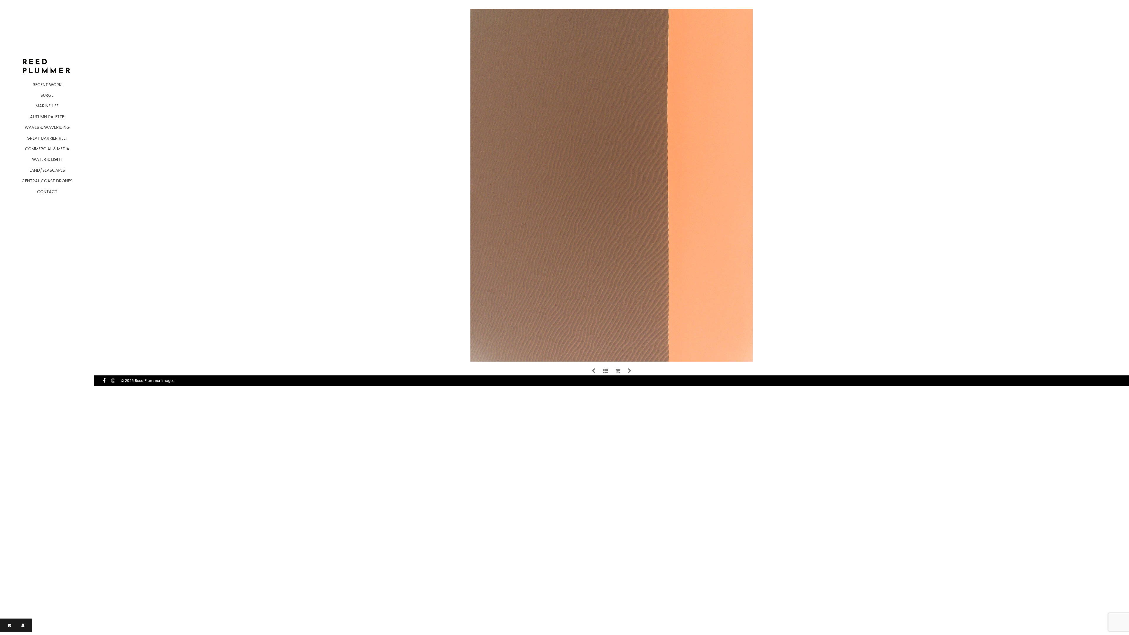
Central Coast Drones (47, 181)
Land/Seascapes (47, 170)
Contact (47, 192)
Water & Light (47, 160)
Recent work (47, 85)
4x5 (338, 307)
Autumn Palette (47, 117)
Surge (47, 95)
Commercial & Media (47, 149)
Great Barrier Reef (47, 138)
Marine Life (47, 106)
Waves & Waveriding (47, 128)
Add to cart (371, 254)
